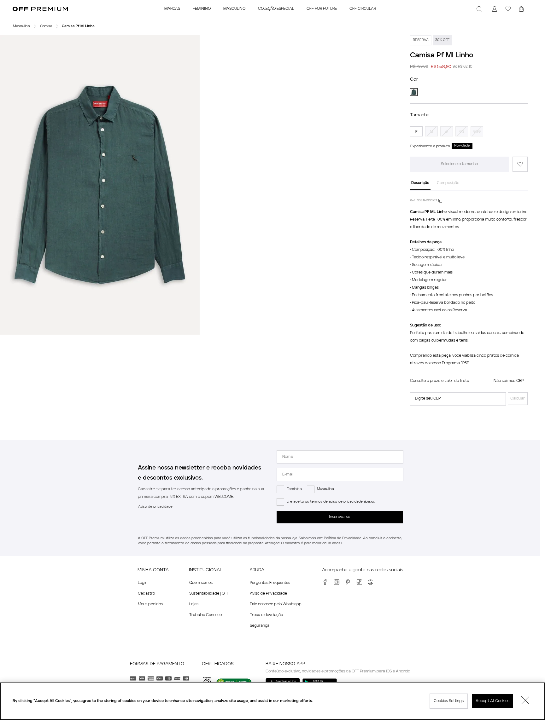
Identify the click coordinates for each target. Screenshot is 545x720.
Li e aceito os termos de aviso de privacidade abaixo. (331, 502)
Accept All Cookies (492, 701)
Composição (448, 183)
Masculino (325, 489)
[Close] (525, 701)
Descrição (420, 183)
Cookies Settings (449, 701)
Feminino (294, 489)
